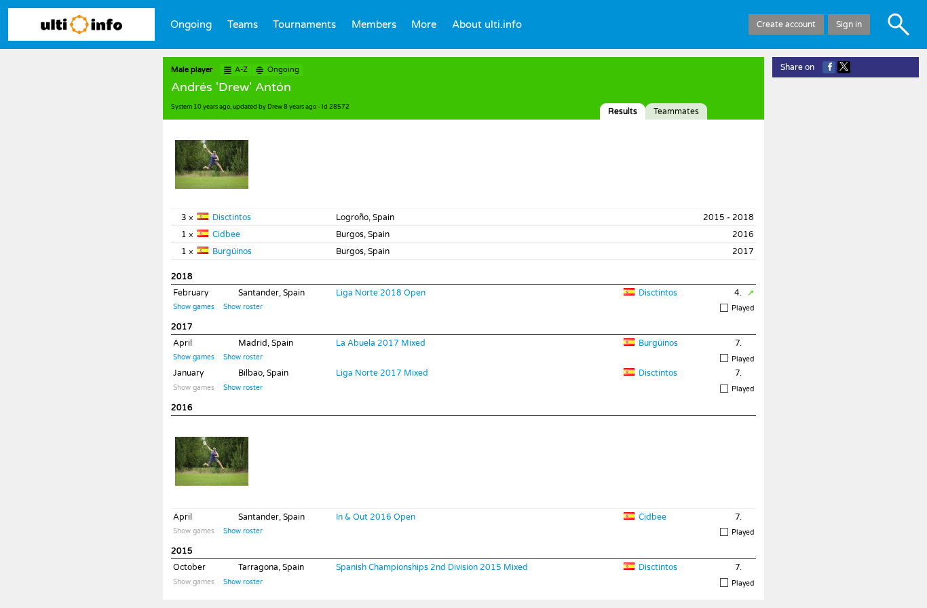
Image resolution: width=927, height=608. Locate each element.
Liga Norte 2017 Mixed (382, 373)
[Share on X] (843, 67)
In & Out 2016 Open (375, 517)
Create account (786, 24)
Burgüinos (232, 251)
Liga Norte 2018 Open (380, 293)
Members (374, 24)
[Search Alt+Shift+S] (898, 24)
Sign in (849, 24)
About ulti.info (487, 24)
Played (743, 308)
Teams (242, 24)
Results (622, 111)
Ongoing (191, 24)
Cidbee (226, 234)
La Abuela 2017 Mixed (380, 343)
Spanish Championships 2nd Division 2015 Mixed (432, 567)
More (423, 24)
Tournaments (304, 24)
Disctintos (231, 217)
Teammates (676, 111)
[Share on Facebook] (828, 67)
